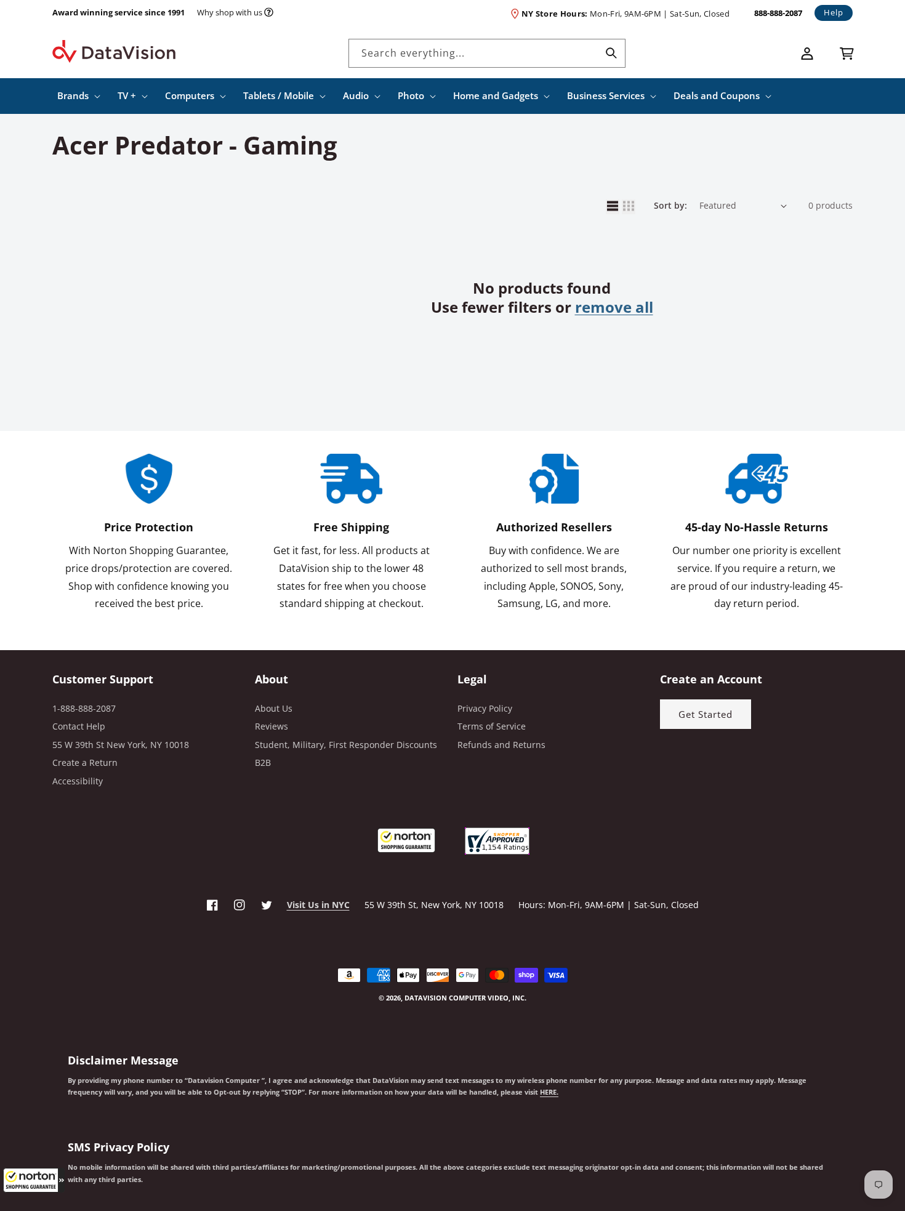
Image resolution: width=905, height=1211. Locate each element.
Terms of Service (491, 726)
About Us (273, 708)
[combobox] (487, 53)
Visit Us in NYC (318, 905)
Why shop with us (229, 12)
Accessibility (77, 781)
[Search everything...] (611, 52)
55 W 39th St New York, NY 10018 (120, 744)
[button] (34, 1180)
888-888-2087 (778, 12)
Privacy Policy (484, 708)
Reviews (271, 726)
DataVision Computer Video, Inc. (465, 997)
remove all (614, 306)
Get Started (705, 714)
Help (833, 12)
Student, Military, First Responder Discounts (346, 744)
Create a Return (85, 762)
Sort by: (670, 205)
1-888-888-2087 (84, 708)
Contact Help (78, 726)
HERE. (549, 1092)
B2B (263, 762)
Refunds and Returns (501, 744)
